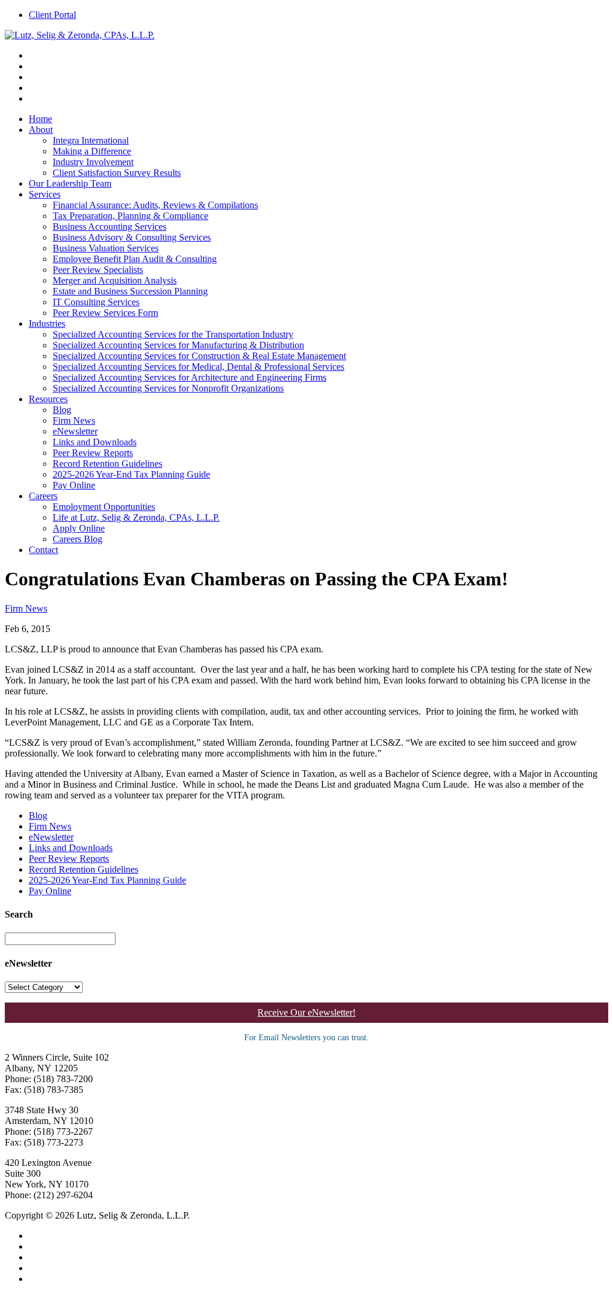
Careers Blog (77, 539)
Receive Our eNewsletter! (306, 1012)
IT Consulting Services (96, 302)
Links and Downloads (94, 442)
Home (40, 119)
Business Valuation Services (106, 248)
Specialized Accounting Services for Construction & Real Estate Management (199, 356)
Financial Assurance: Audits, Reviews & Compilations (155, 205)
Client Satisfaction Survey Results (117, 173)
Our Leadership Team (70, 183)
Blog (62, 410)
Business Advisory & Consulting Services (132, 237)
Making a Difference (92, 151)
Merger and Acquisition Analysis (115, 280)
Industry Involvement (93, 162)
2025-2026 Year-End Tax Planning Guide (131, 474)
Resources (48, 399)
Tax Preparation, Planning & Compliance (130, 216)
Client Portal (52, 15)
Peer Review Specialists (98, 270)
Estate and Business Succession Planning (130, 291)
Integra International (91, 140)
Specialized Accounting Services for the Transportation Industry (173, 334)
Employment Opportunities (104, 507)
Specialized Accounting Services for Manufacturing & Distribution (178, 345)
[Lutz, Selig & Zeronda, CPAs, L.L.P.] (79, 35)
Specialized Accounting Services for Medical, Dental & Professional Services (198, 367)
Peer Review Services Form (105, 313)
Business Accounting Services (109, 226)
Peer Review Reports (93, 453)
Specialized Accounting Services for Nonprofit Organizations (168, 388)
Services (44, 194)
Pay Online (74, 485)
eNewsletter (75, 431)
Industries (47, 323)
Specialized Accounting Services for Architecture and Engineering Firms (189, 377)
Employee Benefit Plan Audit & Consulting (135, 259)
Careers (43, 496)
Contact (43, 550)
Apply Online (79, 528)
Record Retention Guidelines (107, 463)
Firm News (74, 420)
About (41, 129)
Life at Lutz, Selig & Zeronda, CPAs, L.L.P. (136, 517)
